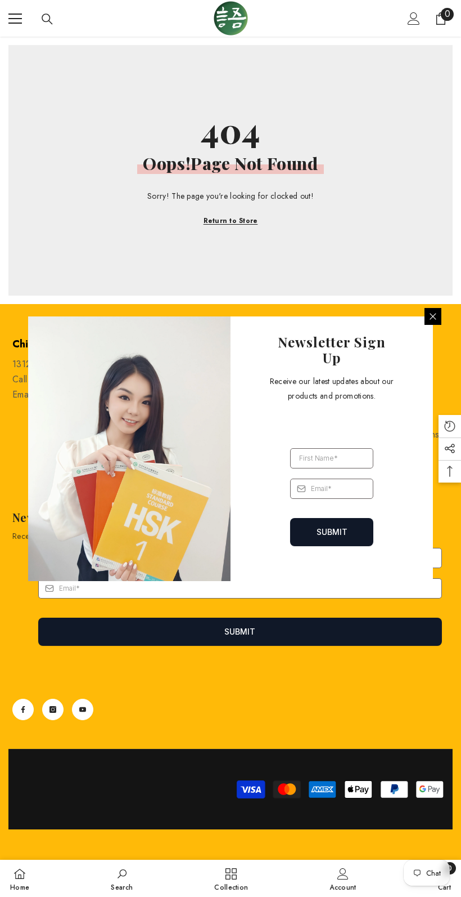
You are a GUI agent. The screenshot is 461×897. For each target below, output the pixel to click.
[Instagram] (53, 709)
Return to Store (231, 221)
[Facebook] (23, 709)
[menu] (15, 18)
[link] (122, 878)
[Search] (47, 19)
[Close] (432, 316)
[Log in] (414, 18)
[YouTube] (82, 709)
